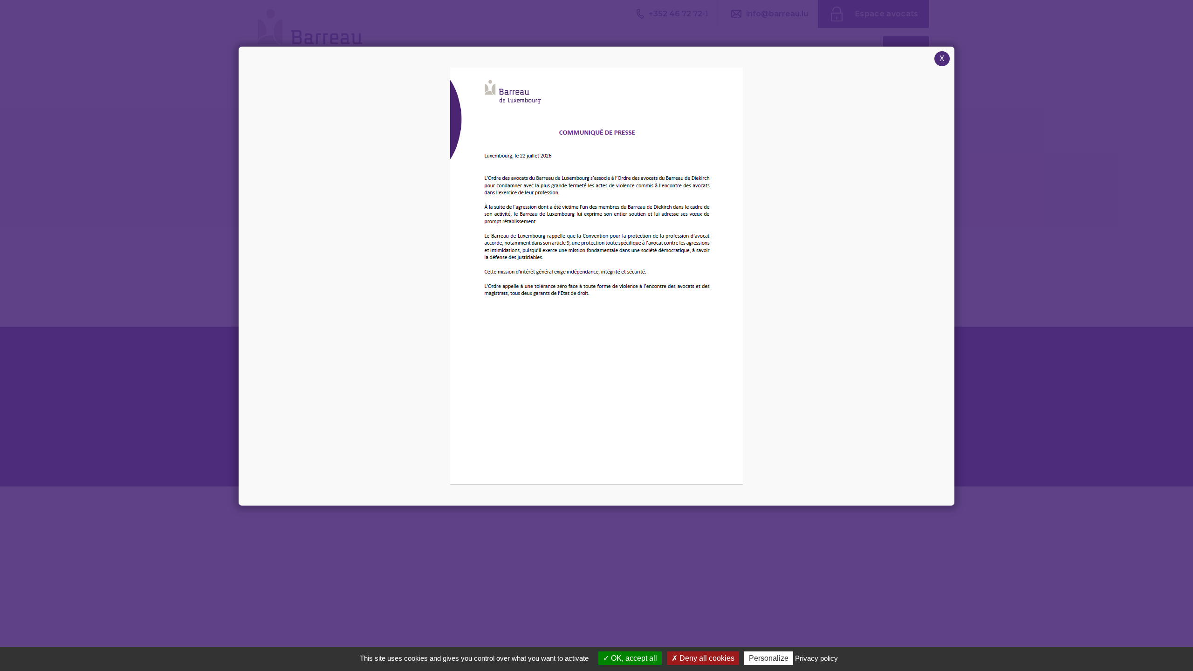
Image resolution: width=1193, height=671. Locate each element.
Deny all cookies (706, 658)
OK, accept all (633, 658)
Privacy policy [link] (816, 658)
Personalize (768, 658)
